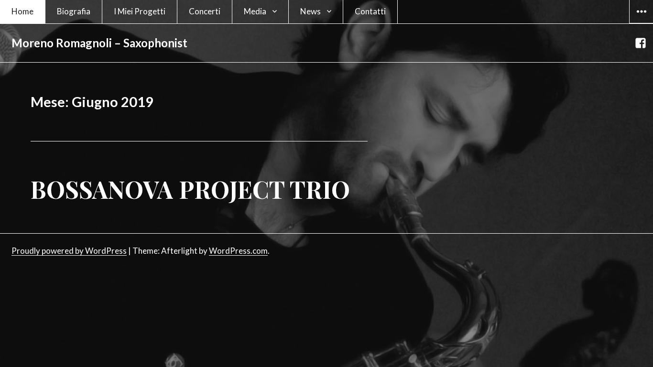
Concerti (204, 11)
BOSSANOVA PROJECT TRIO (190, 189)
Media (255, 11)
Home (22, 11)
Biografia (73, 11)
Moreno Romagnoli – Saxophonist (99, 43)
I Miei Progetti (139, 11)
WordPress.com (238, 251)
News (310, 11)
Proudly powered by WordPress (69, 251)
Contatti (370, 11)
